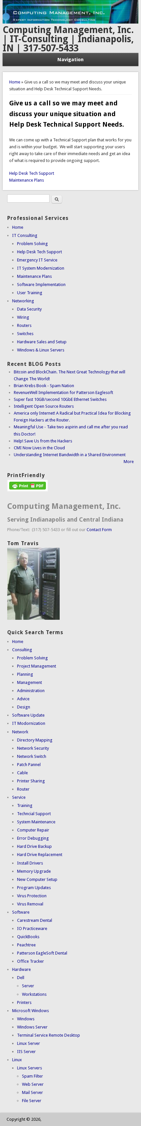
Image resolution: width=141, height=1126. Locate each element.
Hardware (21, 969)
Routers (24, 325)
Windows (25, 1018)
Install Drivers (30, 863)
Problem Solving (32, 243)
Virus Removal (30, 904)
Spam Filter (32, 1076)
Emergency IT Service (37, 260)
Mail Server (32, 1092)
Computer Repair (33, 830)
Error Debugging (33, 838)
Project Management (36, 666)
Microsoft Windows (30, 1010)
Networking (23, 300)
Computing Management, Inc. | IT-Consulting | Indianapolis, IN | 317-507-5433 (68, 39)
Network (20, 731)
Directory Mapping (34, 740)
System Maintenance (36, 821)
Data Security (29, 309)
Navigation (70, 60)
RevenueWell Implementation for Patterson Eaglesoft (63, 392)
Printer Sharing (31, 780)
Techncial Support (34, 813)
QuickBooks (28, 936)
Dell (20, 977)
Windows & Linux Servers (40, 350)
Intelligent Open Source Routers (44, 406)
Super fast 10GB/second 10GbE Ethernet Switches (60, 399)
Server (28, 985)
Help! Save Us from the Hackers (43, 440)
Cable (22, 772)
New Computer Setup (37, 879)
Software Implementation (41, 284)
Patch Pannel (29, 764)
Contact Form (99, 529)
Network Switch (31, 756)
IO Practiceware (32, 928)
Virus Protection (32, 895)
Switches (25, 333)
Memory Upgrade (34, 871)
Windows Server (32, 1027)
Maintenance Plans (26, 180)
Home (14, 82)
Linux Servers (29, 1067)
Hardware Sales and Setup (42, 341)
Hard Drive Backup (34, 846)
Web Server (33, 1084)
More (129, 461)
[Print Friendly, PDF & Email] (27, 490)
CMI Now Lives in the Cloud (39, 447)
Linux (17, 1059)
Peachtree (26, 944)
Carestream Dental (34, 920)
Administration (31, 690)
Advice (23, 698)
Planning (25, 674)
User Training (29, 292)
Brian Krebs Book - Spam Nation (44, 385)
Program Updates (34, 887)
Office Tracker (30, 961)
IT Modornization (28, 723)
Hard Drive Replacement (39, 854)
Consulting (22, 649)
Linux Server (28, 1043)
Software (21, 912)
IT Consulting (24, 235)
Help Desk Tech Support (31, 173)
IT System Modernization (40, 268)
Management (29, 682)
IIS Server (26, 1051)
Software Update (28, 715)
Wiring (23, 317)
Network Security (33, 748)
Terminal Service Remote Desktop (48, 1035)
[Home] (71, 22)
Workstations (34, 994)
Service (19, 797)
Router (23, 789)
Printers (24, 1002)
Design (23, 707)
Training (24, 805)
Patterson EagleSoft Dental (42, 953)
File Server (31, 1100)
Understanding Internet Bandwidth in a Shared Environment (70, 454)
